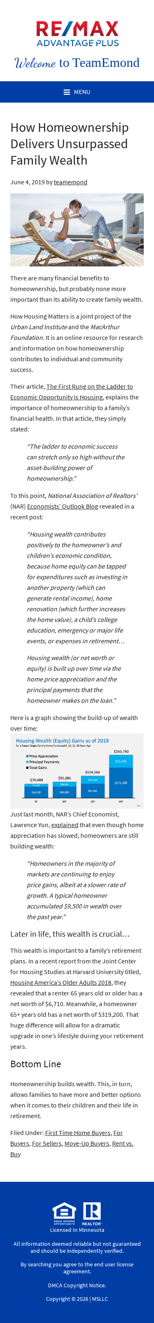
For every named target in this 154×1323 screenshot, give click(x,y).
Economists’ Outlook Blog (62, 506)
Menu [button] (82, 91)
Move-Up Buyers (86, 1143)
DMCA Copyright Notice (76, 1285)
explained (64, 825)
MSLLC (100, 1298)
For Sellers (47, 1143)
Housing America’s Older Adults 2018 (60, 982)
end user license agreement (98, 1268)
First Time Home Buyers (77, 1132)
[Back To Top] (139, 1300)
